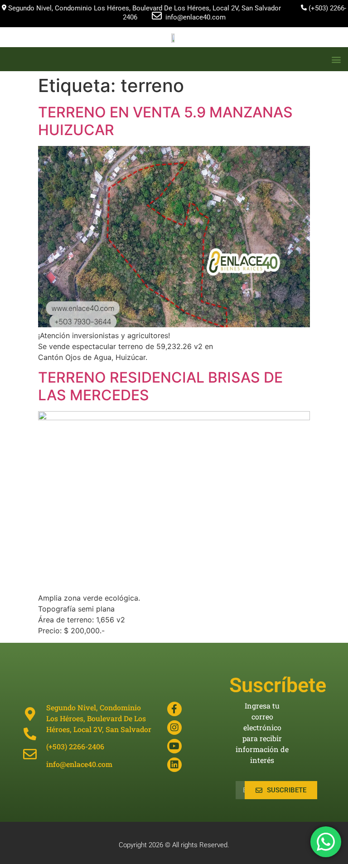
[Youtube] (174, 746)
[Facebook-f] (174, 709)
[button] (336, 59)
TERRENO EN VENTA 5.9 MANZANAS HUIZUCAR (165, 120)
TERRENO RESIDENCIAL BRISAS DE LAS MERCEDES (160, 386)
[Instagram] (174, 727)
